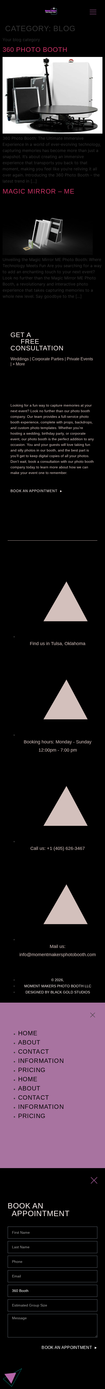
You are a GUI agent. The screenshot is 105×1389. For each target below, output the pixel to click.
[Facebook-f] (10, 12)
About (29, 1042)
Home (28, 1033)
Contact (33, 1051)
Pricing (32, 1115)
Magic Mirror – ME (38, 191)
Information (41, 1060)
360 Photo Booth (35, 49)
